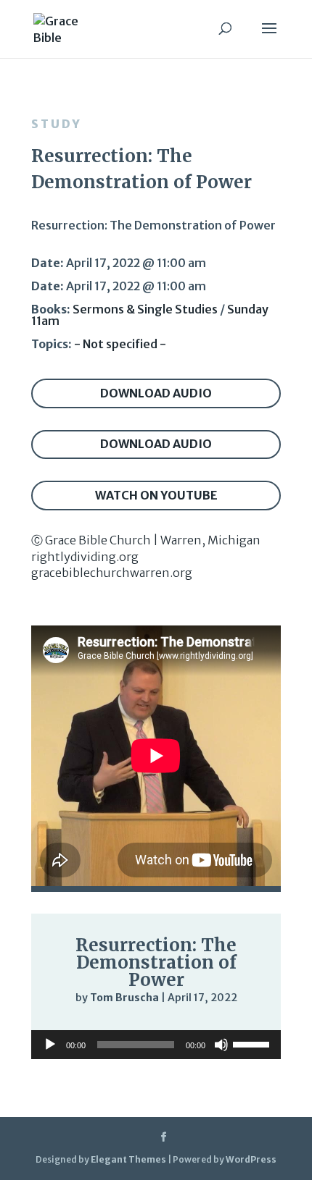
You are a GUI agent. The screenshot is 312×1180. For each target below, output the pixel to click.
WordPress (251, 1159)
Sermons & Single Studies (145, 309)
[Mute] (221, 1044)
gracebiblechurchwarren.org (111, 572)
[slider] (253, 1043)
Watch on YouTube (156, 495)
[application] (156, 1044)
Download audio (156, 393)
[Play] (50, 1044)
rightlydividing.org (85, 556)
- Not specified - (120, 344)
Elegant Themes (128, 1159)
